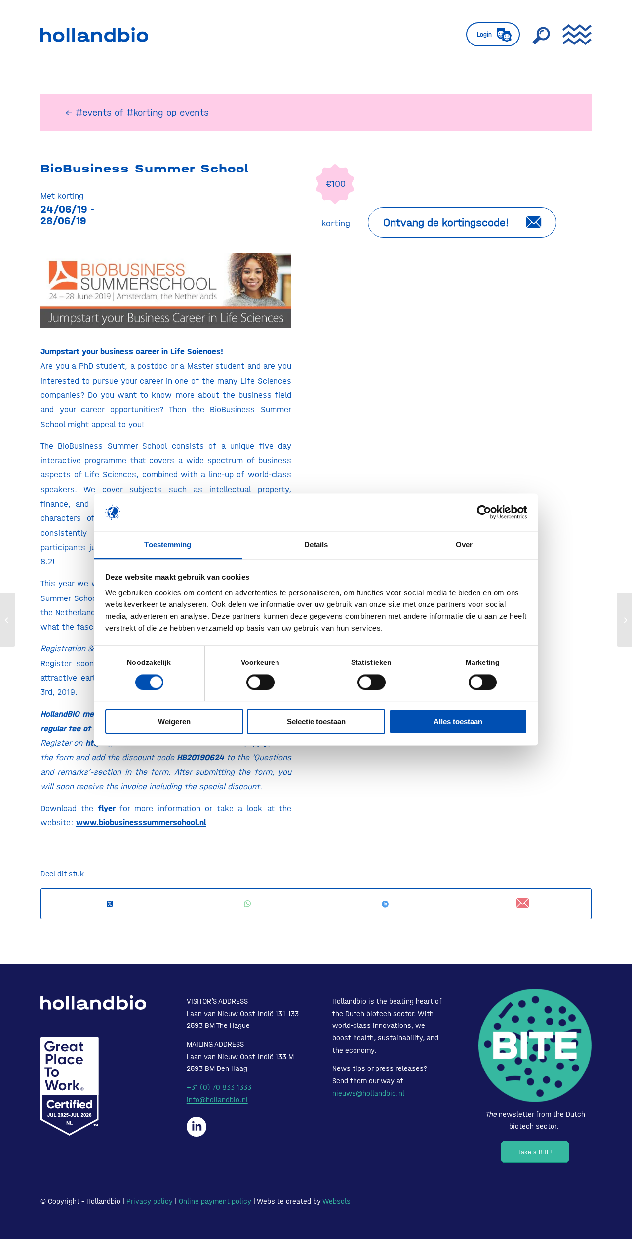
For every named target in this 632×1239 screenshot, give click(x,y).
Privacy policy (149, 1201)
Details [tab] (316, 545)
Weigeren (174, 722)
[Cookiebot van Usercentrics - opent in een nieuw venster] (484, 512)
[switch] (260, 682)
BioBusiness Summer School (144, 168)
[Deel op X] (110, 904)
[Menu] (574, 34)
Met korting (61, 196)
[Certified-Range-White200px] (69, 1086)
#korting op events (167, 112)
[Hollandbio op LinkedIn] (196, 1127)
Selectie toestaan (316, 722)
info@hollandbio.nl (217, 1099)
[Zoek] (541, 34)
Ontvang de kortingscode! (446, 222)
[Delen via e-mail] (523, 904)
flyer (106, 808)
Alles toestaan (458, 722)
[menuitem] (493, 34)
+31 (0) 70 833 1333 (219, 1087)
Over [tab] (464, 545)
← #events (88, 112)
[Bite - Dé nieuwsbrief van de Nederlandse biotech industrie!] (535, 1045)
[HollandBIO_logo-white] (93, 1002)
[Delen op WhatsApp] (247, 904)
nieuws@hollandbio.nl (368, 1093)
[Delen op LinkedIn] (385, 904)
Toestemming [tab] (167, 545)
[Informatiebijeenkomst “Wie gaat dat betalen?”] (7, 620)
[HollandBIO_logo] (94, 34)
